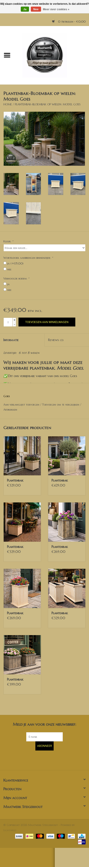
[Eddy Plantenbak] (67, 456)
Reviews (56, 340)
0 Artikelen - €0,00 (71, 21)
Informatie (11, 340)
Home (7, 104)
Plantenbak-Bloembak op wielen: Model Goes (48, 104)
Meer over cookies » (56, 9)
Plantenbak (15, 480)
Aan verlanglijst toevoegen (21, 404)
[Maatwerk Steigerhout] (51, 55)
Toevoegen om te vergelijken (61, 404)
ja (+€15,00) (15, 263)
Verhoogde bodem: (16, 278)
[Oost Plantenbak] (67, 522)
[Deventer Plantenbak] (22, 456)
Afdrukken (10, 409)
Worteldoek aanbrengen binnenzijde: (28, 257)
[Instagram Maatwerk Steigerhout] (52, 759)
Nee (36, 9)
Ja (24, 9)
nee (9, 269)
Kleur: (8, 241)
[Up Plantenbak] (67, 588)
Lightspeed (9, 830)
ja (8, 284)
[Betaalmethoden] (18, 836)
